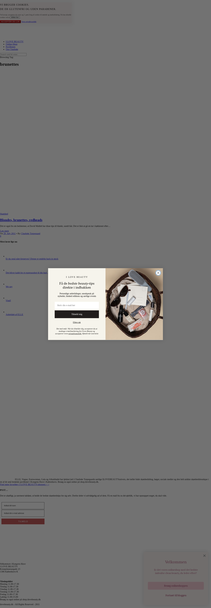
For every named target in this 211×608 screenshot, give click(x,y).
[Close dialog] (158, 272)
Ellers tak (77, 322)
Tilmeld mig (76, 314)
